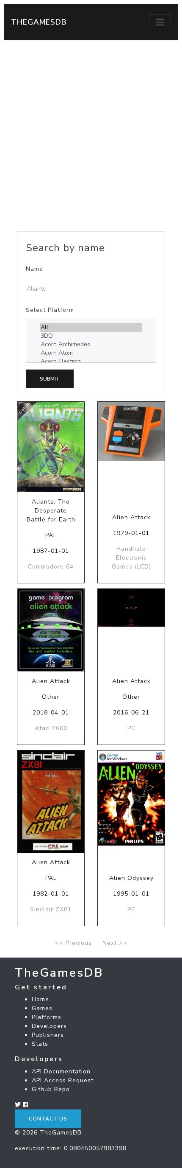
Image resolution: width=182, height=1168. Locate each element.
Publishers (48, 1035)
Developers (49, 1026)
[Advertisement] (91, 136)
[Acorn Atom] (91, 353)
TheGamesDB (39, 22)
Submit (50, 378)
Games (42, 1008)
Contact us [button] (48, 1118)
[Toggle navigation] (160, 22)
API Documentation (61, 1071)
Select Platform (50, 310)
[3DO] (91, 336)
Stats (40, 1044)
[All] (91, 327)
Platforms (46, 1017)
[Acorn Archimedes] (91, 344)
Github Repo (51, 1089)
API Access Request (63, 1080)
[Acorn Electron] (91, 361)
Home (40, 999)
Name (34, 269)
